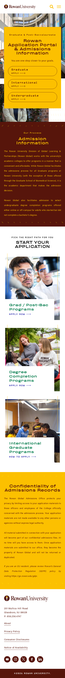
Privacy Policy (12, 631)
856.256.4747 (14, 616)
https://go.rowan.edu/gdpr (24, 576)
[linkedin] (40, 659)
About (7, 623)
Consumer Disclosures (16, 639)
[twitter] (24, 659)
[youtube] (7, 659)
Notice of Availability (16, 647)
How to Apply (19, 456)
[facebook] (32, 659)
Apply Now (17, 314)
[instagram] (15, 659)
